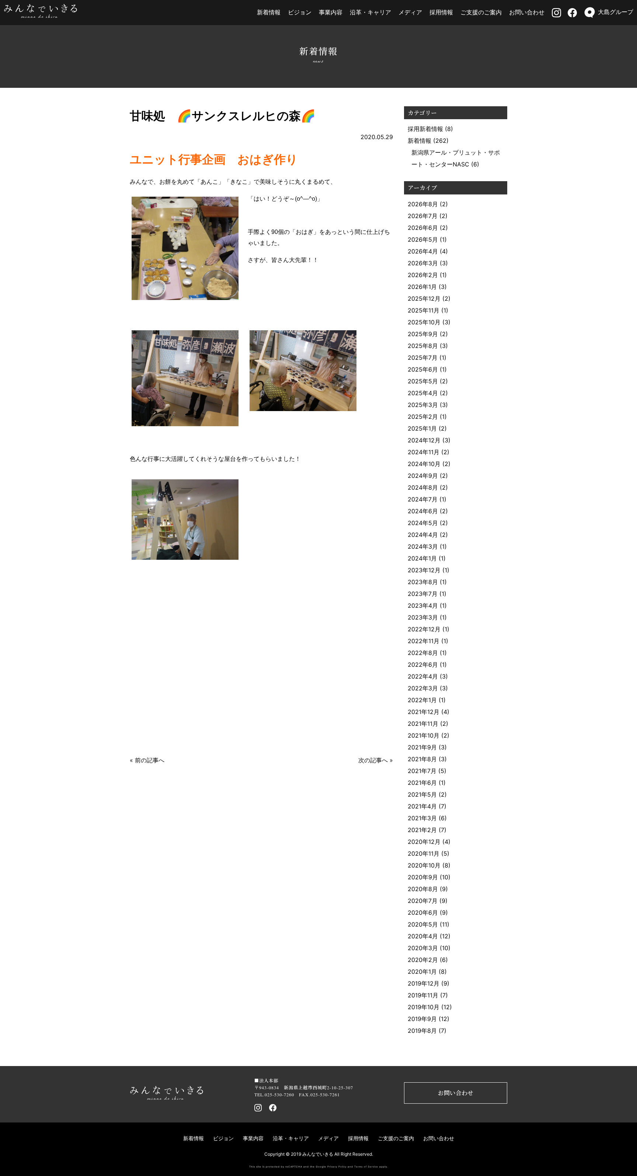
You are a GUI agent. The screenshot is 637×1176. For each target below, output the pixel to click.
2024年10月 (424, 464)
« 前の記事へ (147, 760)
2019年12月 (423, 983)
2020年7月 (423, 900)
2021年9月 (422, 747)
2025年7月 (423, 357)
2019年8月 (422, 1030)
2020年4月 (423, 936)
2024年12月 (424, 440)
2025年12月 (424, 298)
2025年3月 (423, 404)
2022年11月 (423, 641)
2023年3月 (423, 617)
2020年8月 (423, 889)
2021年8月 (422, 759)
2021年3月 (422, 818)
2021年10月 (423, 735)
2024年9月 (423, 475)
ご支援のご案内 (481, 12)
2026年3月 (423, 263)
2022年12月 (424, 629)
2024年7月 (423, 499)
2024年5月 (423, 523)
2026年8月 (423, 204)
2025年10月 (424, 322)
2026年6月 (423, 227)
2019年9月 (422, 1018)
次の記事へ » (375, 760)
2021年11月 (423, 723)
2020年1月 (422, 971)
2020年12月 (424, 841)
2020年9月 (423, 877)
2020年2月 (423, 959)
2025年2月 (423, 416)
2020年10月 (424, 865)
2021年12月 (423, 711)
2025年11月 (423, 310)
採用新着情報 (425, 128)
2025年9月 (423, 334)
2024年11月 (423, 452)
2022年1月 (422, 700)
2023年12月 (424, 570)
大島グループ (615, 11)
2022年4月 (423, 676)
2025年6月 (423, 369)
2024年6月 (423, 511)
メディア (410, 12)
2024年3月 (423, 546)
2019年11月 (423, 995)
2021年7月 (422, 771)
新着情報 (269, 12)
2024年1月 (422, 558)
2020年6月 (423, 912)
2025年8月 (423, 345)
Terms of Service (366, 1166)
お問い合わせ (526, 12)
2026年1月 (422, 286)
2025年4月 (423, 393)
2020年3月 (423, 948)
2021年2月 (422, 830)
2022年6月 (423, 664)
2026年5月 (423, 239)
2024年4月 (423, 534)
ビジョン (299, 12)
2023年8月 (423, 582)
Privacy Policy (337, 1166)
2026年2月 (423, 275)
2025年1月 (422, 428)
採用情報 (441, 12)
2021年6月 (422, 782)
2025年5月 (423, 381)
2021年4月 (422, 806)
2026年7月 (423, 216)
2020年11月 (423, 853)
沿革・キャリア (370, 12)
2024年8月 (423, 487)
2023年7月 (423, 593)
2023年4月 (423, 605)
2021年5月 (422, 794)
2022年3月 (423, 688)
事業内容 (330, 12)
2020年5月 (423, 924)
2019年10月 (423, 1007)
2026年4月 (423, 251)
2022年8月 (423, 652)
